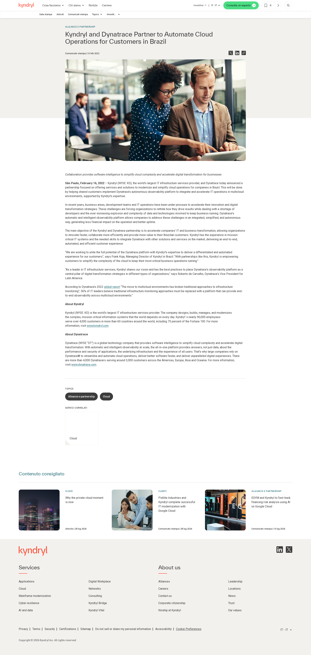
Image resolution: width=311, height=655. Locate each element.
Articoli (60, 14)
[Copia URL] (244, 53)
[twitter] (289, 549)
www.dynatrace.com (83, 364)
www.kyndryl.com (98, 325)
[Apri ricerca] (288, 5)
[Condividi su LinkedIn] (237, 53)
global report (112, 287)
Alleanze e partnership (80, 27)
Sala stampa (45, 14)
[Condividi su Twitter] (231, 53)
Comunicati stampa (78, 14)
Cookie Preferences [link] (188, 629)
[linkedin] (279, 549)
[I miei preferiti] (278, 5)
